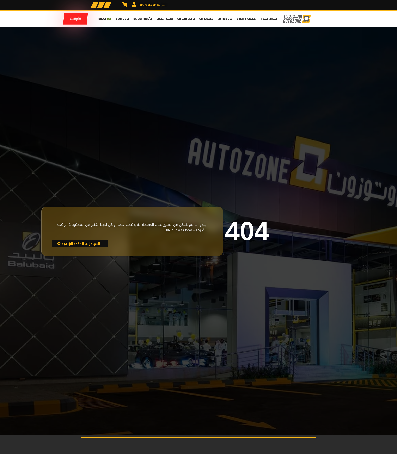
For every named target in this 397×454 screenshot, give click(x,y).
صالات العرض (121, 19)
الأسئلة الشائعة (142, 19)
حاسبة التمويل (164, 19)
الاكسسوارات (206, 19)
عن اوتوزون (225, 19)
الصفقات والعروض (246, 19)
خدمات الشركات (186, 19)
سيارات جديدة (269, 19)
